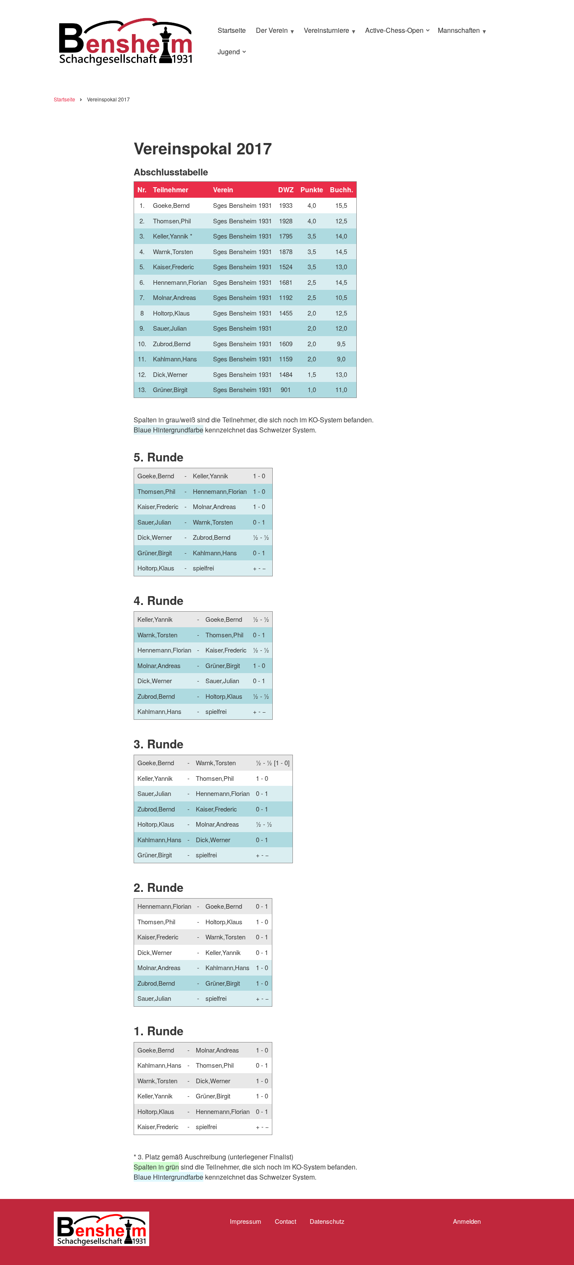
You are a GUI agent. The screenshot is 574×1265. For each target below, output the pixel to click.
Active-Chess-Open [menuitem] (392, 33)
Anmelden (467, 1221)
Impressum (245, 1221)
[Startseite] (125, 40)
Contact (285, 1221)
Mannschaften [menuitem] (457, 33)
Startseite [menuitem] (232, 30)
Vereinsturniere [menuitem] (324, 33)
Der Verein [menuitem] (270, 33)
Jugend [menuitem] (226, 55)
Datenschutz (327, 1221)
